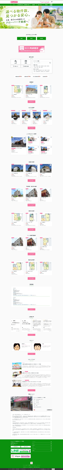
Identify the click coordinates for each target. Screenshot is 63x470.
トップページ (33, 441)
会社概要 (33, 4)
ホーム (14, 4)
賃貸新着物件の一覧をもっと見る (31, 101)
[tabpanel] (31, 17)
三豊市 (34, 71)
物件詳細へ (14, 292)
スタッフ (33, 443)
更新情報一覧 (31, 309)
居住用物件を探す (20, 4)
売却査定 (46, 4)
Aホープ (14, 298)
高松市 (31, 38)
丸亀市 (21, 38)
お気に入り (16, 66)
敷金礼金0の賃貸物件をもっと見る (31, 278)
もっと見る (31, 390)
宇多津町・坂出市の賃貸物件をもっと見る (31, 205)
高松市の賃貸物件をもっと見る (31, 229)
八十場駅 (35, 67)
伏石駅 (39, 67)
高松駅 (41, 67)
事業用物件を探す (27, 4)
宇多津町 (41, 38)
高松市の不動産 (15, 295)
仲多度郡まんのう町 (43, 71)
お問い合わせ (40, 4)
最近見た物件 (26, 66)
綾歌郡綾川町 (47, 71)
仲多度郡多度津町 (38, 71)
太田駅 (37, 67)
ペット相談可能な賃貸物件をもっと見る (31, 254)
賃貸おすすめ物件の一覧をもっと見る (31, 127)
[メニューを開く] (51, 4)
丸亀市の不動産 (19, 295)
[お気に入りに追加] (22, 86)
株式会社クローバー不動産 (29, 295)
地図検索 (15, 62)
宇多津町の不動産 (23, 295)
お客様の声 (33, 445)
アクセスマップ (34, 448)
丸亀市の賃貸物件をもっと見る (31, 180)
